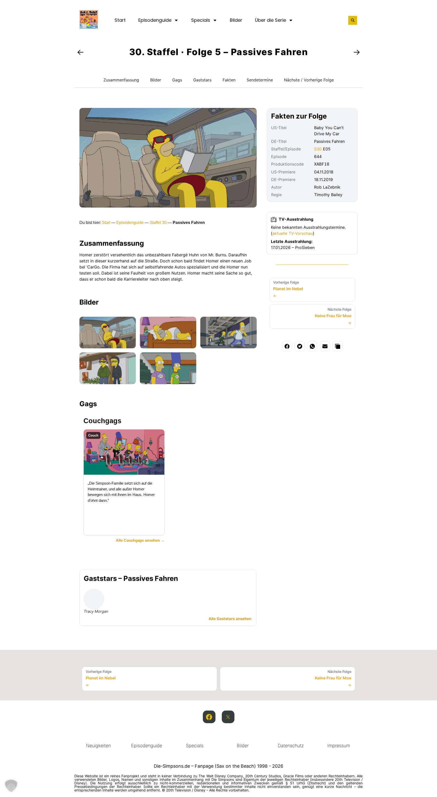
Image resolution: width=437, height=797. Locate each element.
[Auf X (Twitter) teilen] (300, 346)
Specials (200, 20)
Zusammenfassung (121, 79)
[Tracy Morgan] (94, 599)
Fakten (229, 79)
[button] (352, 20)
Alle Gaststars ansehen (230, 618)
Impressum (338, 745)
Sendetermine (260, 79)
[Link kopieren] (338, 346)
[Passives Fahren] (107, 332)
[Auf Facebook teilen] (287, 346)
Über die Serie (270, 20)
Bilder (236, 20)
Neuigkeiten (98, 745)
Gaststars (202, 79)
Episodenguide (154, 20)
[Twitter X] (228, 717)
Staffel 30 (158, 222)
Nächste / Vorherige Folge (309, 79)
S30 (318, 148)
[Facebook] (209, 717)
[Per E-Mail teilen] (325, 346)
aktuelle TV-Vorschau (292, 233)
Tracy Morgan (96, 611)
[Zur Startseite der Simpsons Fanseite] (88, 27)
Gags (177, 79)
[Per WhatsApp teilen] (312, 346)
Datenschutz (291, 745)
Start (120, 20)
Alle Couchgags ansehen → (140, 540)
